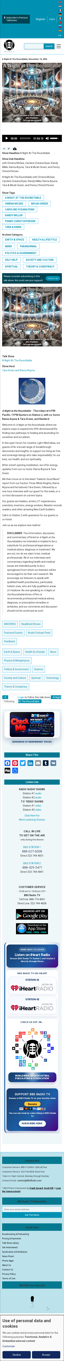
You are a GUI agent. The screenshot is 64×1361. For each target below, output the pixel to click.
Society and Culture (40, 259)
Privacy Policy (9, 1274)
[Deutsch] (60, 14)
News (8, 246)
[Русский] (60, 26)
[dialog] (32, 1338)
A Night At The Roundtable (23, 197)
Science (38, 669)
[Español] (60, 30)
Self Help (11, 259)
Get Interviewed (9, 1247)
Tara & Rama (13, 227)
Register (40, 19)
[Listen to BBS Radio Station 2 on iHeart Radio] (32, 1007)
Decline (17, 1354)
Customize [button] (8, 1346)
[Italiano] (60, 18)
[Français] (60, 10)
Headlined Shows (31, 624)
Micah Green (39, 203)
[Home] (9, 46)
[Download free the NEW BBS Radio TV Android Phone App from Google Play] (32, 914)
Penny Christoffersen (20, 221)
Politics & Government (21, 253)
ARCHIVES (10, 624)
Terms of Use (8, 1278)
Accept (46, 1354)
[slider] (25, 138)
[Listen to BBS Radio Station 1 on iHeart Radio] (32, 987)
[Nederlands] (60, 6)
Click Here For (32, 815)
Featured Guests (13, 632)
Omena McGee (14, 203)
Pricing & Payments (11, 1238)
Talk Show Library (10, 1243)
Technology (52, 678)
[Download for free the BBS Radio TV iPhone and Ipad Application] (32, 928)
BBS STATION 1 (32, 847)
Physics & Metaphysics (17, 660)
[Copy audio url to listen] (9, 149)
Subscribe (53, 278)
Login (21, 697)
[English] (60, 2)
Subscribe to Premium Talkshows (17, 19)
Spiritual (11, 266)
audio (38, 793)
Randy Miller (14, 215)
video (38, 805)
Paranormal (28, 246)
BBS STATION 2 (32, 863)
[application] (32, 138)
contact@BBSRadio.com (29, 1180)
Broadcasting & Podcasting (15, 1234)
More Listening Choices (32, 819)
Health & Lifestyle (44, 239)
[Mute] (47, 138)
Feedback (9, 641)
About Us (6, 1265)
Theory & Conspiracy (40, 266)
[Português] (60, 22)
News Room (8, 1256)
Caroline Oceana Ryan (19, 209)
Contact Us (7, 1269)
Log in (52, 19)
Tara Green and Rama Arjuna (18, 370)
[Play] (7, 138)
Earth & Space (14, 239)
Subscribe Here (32, 1123)
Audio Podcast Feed (39, 632)
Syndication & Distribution (14, 1252)
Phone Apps (8, 1261)
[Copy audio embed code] (4, 149)
